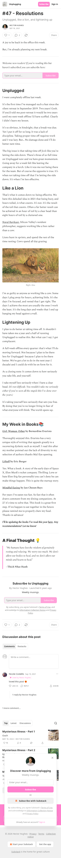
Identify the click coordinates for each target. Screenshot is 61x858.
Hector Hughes (16, 25)
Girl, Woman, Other (13, 431)
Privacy (32, 833)
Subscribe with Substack (32, 800)
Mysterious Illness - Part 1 (18, 731)
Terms (41, 833)
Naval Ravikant (10, 222)
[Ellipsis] (57, 673)
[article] (30, 737)
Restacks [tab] (22, 646)
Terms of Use (46, 807)
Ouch (5, 735)
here (50, 522)
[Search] (56, 723)
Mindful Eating (11, 488)
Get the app (45, 844)
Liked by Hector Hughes (21, 677)
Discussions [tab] (25, 723)
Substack (15, 851)
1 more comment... (11, 708)
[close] (52, 757)
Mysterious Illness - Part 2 (18, 750)
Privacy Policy (32, 813)
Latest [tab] (14, 723)
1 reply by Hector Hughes (24, 694)
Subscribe (44, 4)
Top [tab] (6, 723)
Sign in (55, 4)
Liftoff (6, 461)
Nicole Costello (16, 673)
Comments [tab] (9, 646)
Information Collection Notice (40, 810)
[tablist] (15, 646)
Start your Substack (23, 844)
